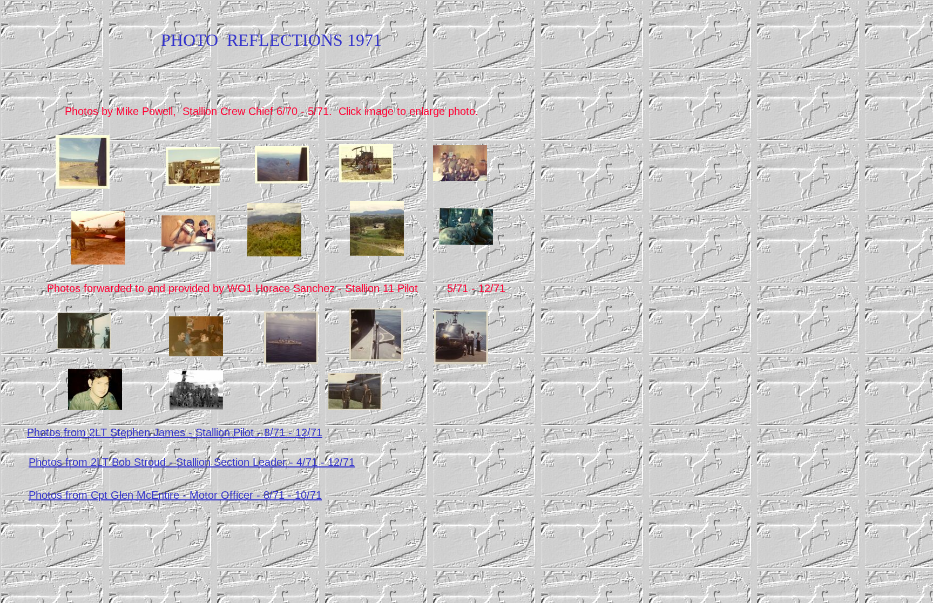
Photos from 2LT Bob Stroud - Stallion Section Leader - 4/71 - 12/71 (192, 462)
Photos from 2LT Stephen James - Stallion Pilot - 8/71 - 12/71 (174, 432)
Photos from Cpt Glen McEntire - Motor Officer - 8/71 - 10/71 (175, 495)
